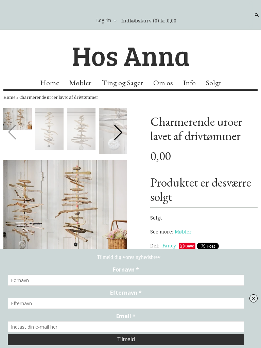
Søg (256, 15)
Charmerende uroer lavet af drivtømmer (58, 97)
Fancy (169, 245)
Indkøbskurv (148, 20)
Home (49, 83)
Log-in (103, 20)
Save (190, 245)
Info (189, 83)
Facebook (82, 20)
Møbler (80, 83)
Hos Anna (131, 55)
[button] (118, 132)
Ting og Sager (122, 83)
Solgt (213, 83)
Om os (163, 83)
